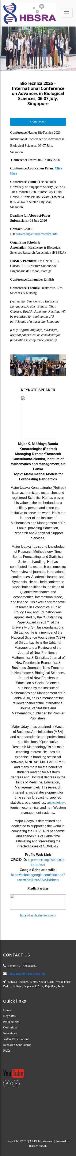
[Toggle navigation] (67, 13)
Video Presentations (16, 1039)
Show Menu (38, 122)
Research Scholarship (17, 1045)
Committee (10, 1027)
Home (7, 1010)
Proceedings (11, 1021)
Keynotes (9, 1015)
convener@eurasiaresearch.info (37, 234)
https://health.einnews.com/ (38, 915)
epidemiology (56, 802)
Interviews (10, 1033)
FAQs (7, 1050)
